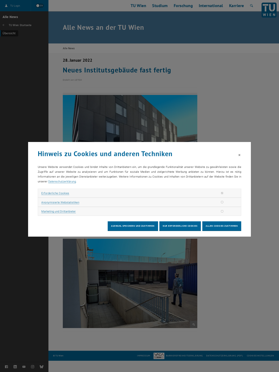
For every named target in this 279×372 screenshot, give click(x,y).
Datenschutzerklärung (62, 181)
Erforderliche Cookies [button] (55, 193)
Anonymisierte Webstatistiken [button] (60, 202)
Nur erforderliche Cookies (180, 226)
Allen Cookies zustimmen (222, 226)
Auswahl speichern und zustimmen (133, 226)
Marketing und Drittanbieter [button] (58, 211)
